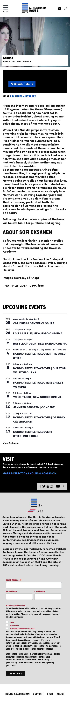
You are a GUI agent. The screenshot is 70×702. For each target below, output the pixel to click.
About (61, 694)
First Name (11, 591)
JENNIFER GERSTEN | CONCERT (34, 407)
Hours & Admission (43, 473)
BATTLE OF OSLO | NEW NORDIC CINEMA (40, 343)
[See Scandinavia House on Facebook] (40, 487)
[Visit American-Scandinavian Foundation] (35, 511)
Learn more (23, 663)
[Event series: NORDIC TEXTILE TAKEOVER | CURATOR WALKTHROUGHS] (33, 364)
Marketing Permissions (15, 606)
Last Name (39, 591)
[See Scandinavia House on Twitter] (44, 487)
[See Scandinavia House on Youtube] (47, 487)
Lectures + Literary (23, 96)
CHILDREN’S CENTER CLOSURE (33, 323)
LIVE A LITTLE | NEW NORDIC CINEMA (37, 333)
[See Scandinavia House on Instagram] (51, 487)
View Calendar (11, 443)
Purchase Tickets (21, 84)
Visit (50, 694)
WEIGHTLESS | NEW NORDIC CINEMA (37, 397)
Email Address (13, 580)
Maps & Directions (16, 473)
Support (38, 694)
